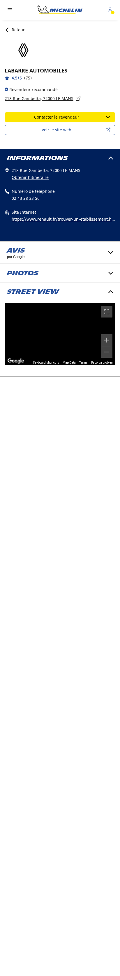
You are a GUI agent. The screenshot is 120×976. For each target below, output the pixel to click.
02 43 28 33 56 (26, 198)
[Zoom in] (106, 340)
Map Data (69, 362)
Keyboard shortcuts (46, 362)
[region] (60, 334)
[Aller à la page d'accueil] (60, 10)
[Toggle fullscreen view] (106, 312)
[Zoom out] (106, 352)
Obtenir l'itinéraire (30, 177)
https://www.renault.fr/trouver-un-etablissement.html (62, 219)
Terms (83, 362)
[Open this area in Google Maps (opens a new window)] (15, 361)
